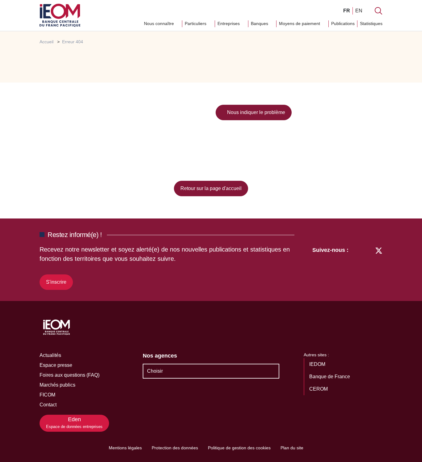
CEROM (319, 389)
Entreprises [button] (229, 23)
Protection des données (175, 447)
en (358, 10)
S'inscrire (56, 282)
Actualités (50, 355)
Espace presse (56, 365)
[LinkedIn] (356, 267)
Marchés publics (57, 385)
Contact (48, 404)
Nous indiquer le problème (255, 112)
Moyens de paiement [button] (300, 23)
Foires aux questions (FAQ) (69, 375)
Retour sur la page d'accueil (211, 188)
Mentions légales (125, 447)
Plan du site (292, 447)
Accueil (46, 41)
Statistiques (371, 23)
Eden (74, 422)
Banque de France (330, 376)
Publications (343, 23)
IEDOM (318, 364)
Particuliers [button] (196, 23)
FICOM (47, 394)
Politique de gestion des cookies (239, 447)
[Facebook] (367, 267)
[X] (378, 267)
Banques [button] (260, 23)
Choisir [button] (155, 371)
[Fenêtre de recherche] (378, 11)
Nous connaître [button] (159, 23)
